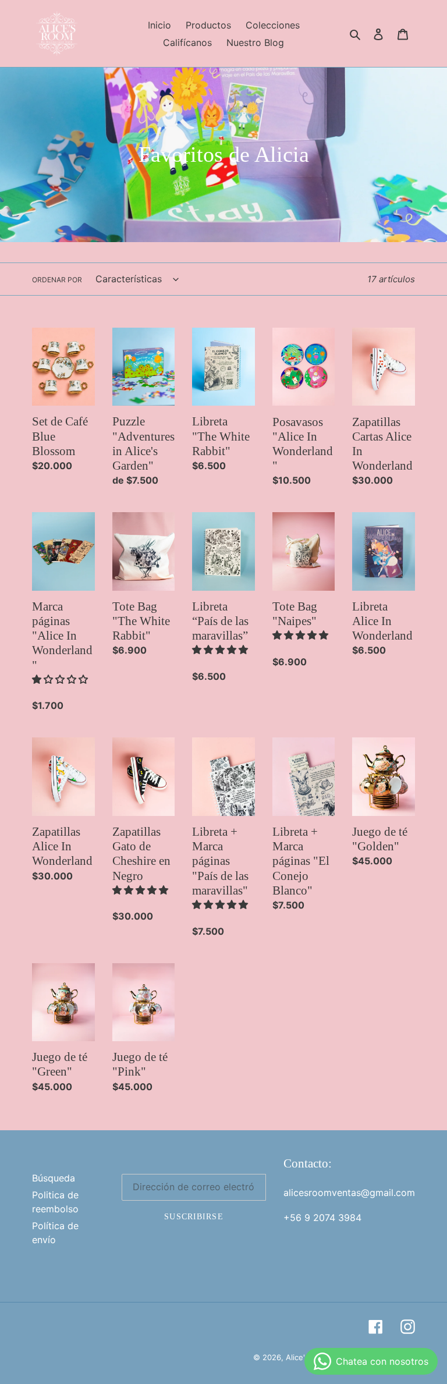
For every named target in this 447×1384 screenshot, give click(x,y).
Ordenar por (57, 279)
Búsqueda (53, 1178)
